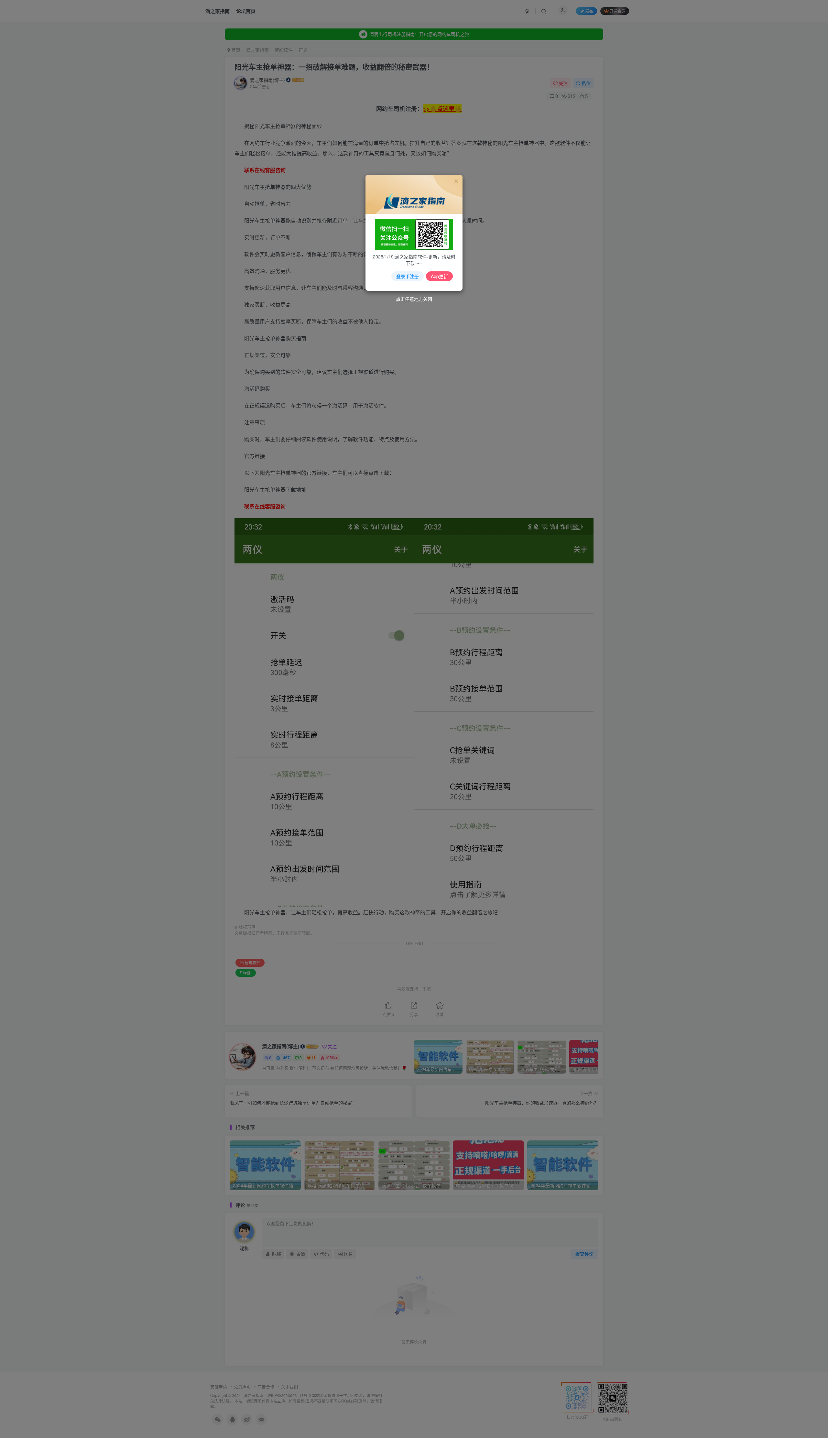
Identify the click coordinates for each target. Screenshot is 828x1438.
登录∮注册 (407, 276)
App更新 (439, 276)
